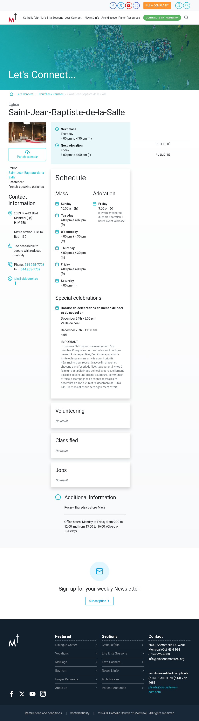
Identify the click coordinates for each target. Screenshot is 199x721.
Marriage (61, 662)
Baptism (60, 670)
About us (61, 688)
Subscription (98, 601)
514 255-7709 (30, 269)
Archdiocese (109, 17)
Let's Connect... (74, 17)
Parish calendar (27, 157)
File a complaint (157, 5)
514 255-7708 (34, 265)
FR (187, 5)
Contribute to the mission (162, 17)
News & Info (92, 17)
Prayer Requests (66, 679)
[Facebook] (16, 283)
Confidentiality (79, 713)
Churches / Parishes (51, 94)
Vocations (62, 653)
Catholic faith (31, 17)
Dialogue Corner (66, 645)
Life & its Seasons (52, 17)
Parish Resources (129, 17)
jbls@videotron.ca (26, 279)
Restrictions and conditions (43, 713)
